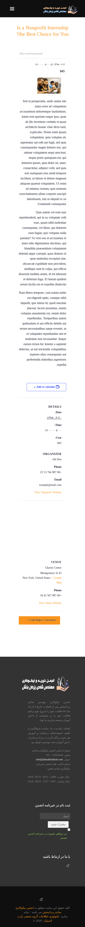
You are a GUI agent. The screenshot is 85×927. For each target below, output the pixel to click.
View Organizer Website (47, 492)
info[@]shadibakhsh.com (49, 759)
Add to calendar (45, 386)
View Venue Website (50, 603)
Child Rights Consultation (42, 620)
